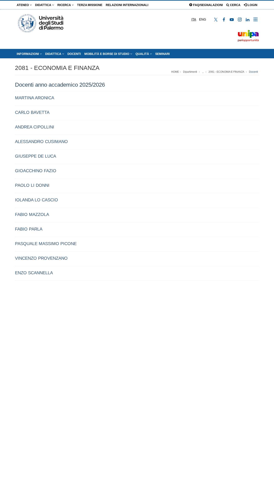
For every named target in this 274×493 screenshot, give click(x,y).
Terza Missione (89, 5)
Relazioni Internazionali (127, 5)
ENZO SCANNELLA (34, 272)
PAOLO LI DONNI (32, 185)
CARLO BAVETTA (32, 112)
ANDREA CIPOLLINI (34, 127)
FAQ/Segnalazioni (207, 5)
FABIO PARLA (28, 229)
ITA (193, 19)
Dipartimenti (190, 71)
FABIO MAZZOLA (32, 214)
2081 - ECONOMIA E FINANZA (57, 68)
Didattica (43, 5)
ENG (202, 19)
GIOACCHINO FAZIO (35, 170)
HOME (175, 71)
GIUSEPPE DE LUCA (35, 156)
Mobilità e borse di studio (107, 54)
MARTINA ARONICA (34, 97)
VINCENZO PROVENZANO (41, 258)
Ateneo (23, 5)
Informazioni (28, 54)
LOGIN (252, 5)
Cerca (234, 5)
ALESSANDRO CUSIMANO (41, 141)
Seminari (162, 54)
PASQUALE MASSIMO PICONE (46, 243)
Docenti (74, 54)
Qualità (143, 54)
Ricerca (64, 5)
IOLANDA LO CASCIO (36, 200)
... (203, 71)
